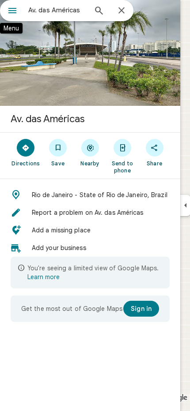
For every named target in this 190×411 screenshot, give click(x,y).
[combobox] (57, 10)
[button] (90, 195)
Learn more (43, 277)
